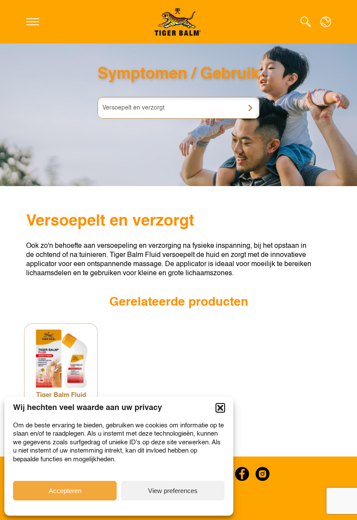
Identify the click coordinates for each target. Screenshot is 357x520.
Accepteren (65, 490)
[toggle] (32, 21)
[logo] (178, 22)
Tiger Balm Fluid (61, 395)
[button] (220, 407)
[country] (325, 22)
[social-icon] (242, 474)
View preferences (173, 490)
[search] (305, 22)
